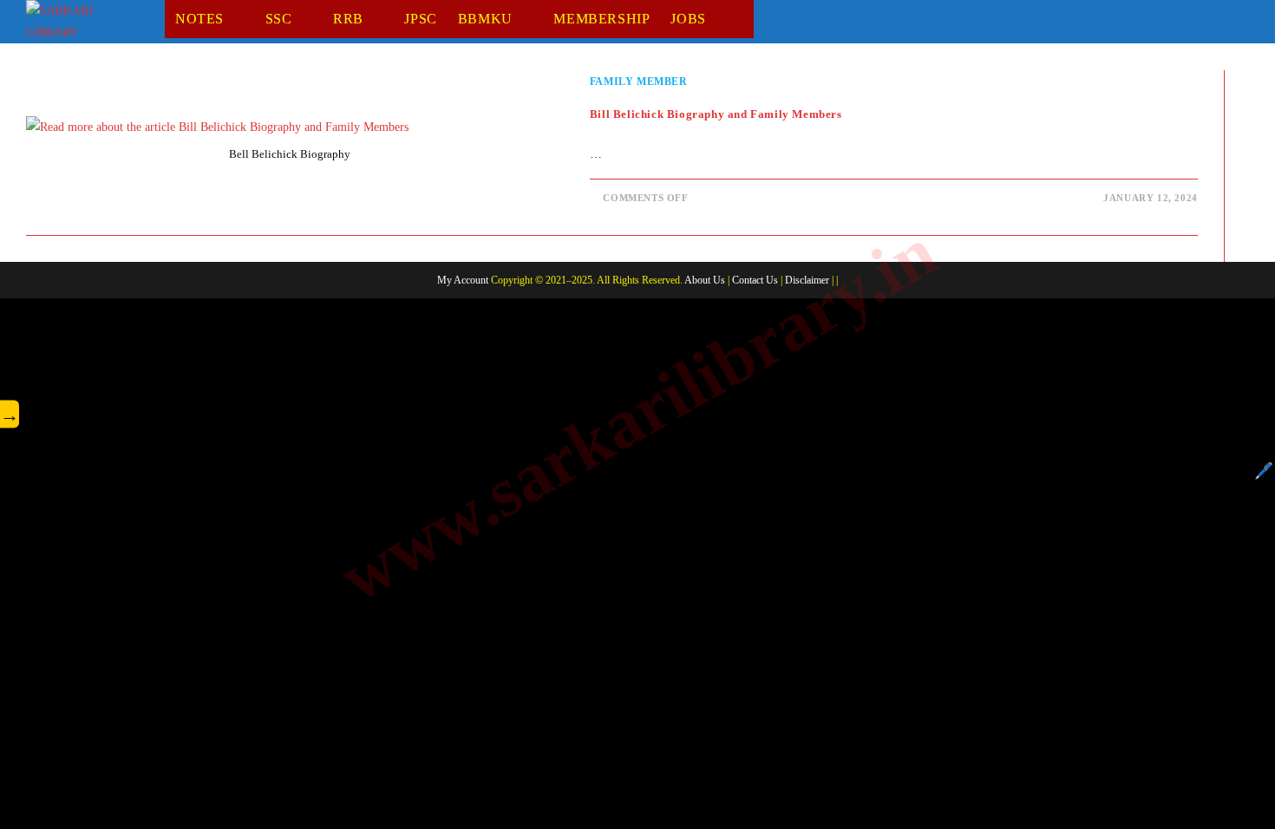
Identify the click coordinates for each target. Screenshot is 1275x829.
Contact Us (755, 280)
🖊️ (1263, 471)
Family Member (639, 81)
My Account (462, 280)
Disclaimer (807, 280)
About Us (704, 280)
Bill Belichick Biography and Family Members (716, 114)
